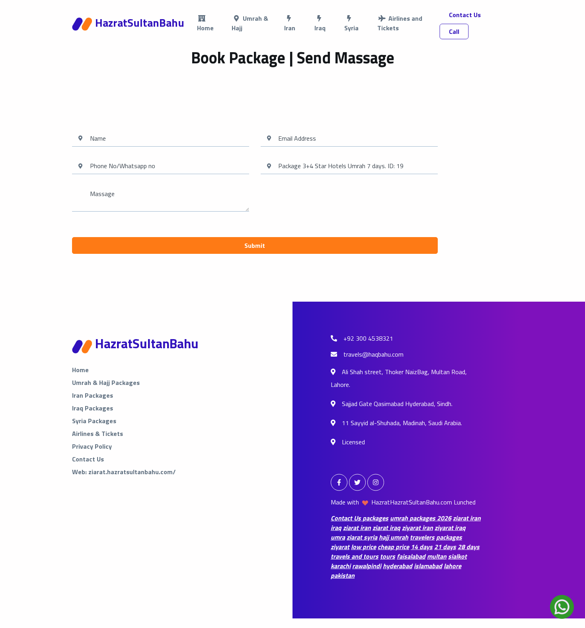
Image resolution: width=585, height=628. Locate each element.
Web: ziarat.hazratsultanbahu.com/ (124, 472)
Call (454, 31)
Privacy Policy (92, 446)
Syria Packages (94, 421)
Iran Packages (92, 395)
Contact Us (465, 15)
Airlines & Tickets (97, 433)
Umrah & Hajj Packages (106, 382)
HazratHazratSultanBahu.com (411, 502)
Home (80, 370)
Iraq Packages (92, 408)
